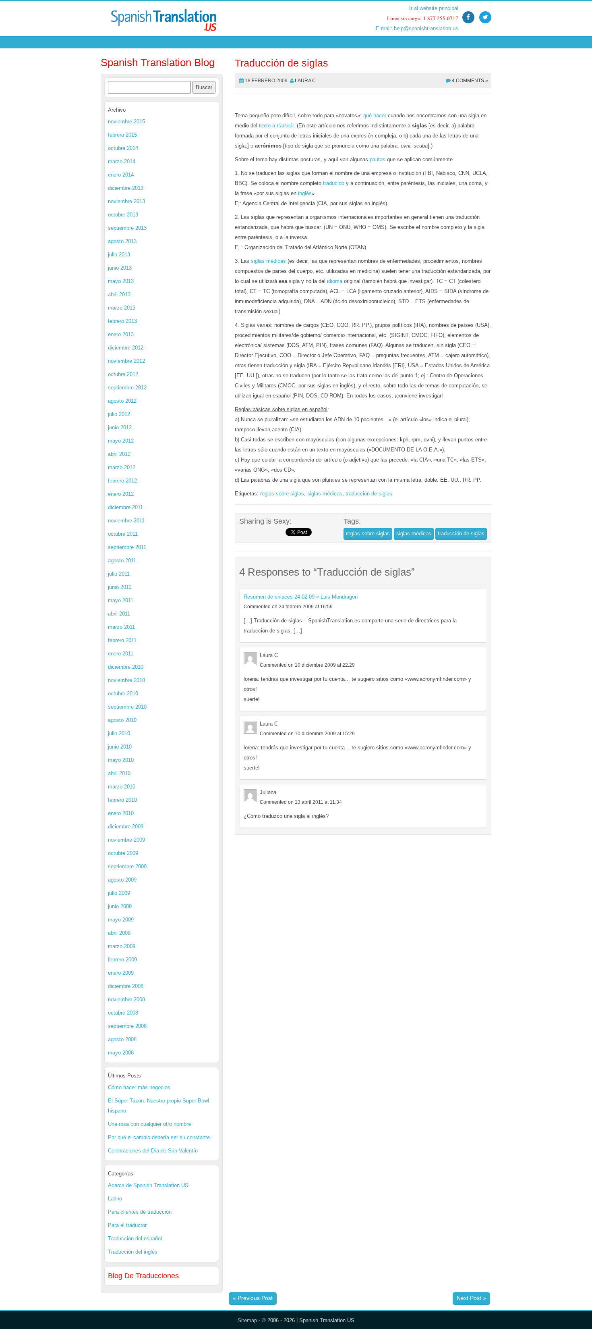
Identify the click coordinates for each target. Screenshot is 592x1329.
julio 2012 (119, 414)
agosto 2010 (122, 720)
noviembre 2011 (126, 521)
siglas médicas (268, 261)
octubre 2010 (123, 693)
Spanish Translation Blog (158, 62)
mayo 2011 (120, 600)
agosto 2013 (122, 241)
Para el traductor (127, 1225)
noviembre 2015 (126, 122)
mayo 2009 (121, 920)
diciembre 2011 (125, 507)
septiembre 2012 (127, 388)
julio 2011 (119, 574)
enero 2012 (121, 494)
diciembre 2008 (125, 986)
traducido (333, 183)
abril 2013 (119, 294)
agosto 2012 (122, 401)
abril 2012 (119, 454)
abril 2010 (119, 773)
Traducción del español (135, 1238)
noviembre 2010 (126, 680)
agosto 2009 (122, 880)
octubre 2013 (123, 215)
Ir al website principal (433, 8)
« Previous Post (253, 1298)
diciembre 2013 (125, 188)
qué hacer (374, 115)
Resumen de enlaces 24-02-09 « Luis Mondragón (301, 597)
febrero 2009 (122, 960)
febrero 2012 (122, 481)
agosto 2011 (122, 560)
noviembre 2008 (126, 999)
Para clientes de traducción (140, 1212)
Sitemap (247, 1320)
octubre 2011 (123, 534)
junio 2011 (119, 587)
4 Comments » (470, 80)
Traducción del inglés (132, 1252)
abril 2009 (119, 933)
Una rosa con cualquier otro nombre (149, 1124)
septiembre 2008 (127, 1026)
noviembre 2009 (126, 840)
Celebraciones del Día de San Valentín (153, 1151)
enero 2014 (121, 175)
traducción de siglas (369, 494)
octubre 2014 (123, 148)
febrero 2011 (122, 640)
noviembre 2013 (126, 201)
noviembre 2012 (126, 361)
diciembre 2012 (125, 348)
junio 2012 (120, 427)
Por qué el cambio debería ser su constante (159, 1137)
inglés (305, 193)
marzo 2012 (121, 467)
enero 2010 (121, 813)
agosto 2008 (122, 1039)
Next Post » (471, 1298)
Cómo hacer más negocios (139, 1087)
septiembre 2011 (127, 547)
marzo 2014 (121, 161)
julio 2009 (119, 893)
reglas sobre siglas (282, 494)
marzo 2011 (121, 627)
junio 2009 (120, 906)
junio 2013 (120, 268)
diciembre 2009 (125, 827)
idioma (334, 281)
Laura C (305, 80)
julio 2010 (119, 733)
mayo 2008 (121, 1053)
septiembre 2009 (127, 866)
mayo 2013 (121, 281)
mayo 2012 (121, 441)
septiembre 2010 (127, 707)
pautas (377, 159)
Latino (115, 1199)
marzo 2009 (121, 946)
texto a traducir (276, 126)
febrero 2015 (122, 135)
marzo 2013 (121, 308)
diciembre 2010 (125, 667)
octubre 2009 (123, 853)
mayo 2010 (121, 760)
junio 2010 (120, 747)
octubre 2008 (123, 1013)
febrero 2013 (122, 321)
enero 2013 (121, 334)
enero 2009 (121, 973)
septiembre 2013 (127, 228)
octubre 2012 (123, 374)
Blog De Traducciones (143, 1276)
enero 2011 (120, 654)
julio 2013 (119, 255)
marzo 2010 (121, 787)
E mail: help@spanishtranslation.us (417, 28)
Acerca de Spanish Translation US (148, 1185)
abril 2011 (119, 614)
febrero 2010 (122, 800)
